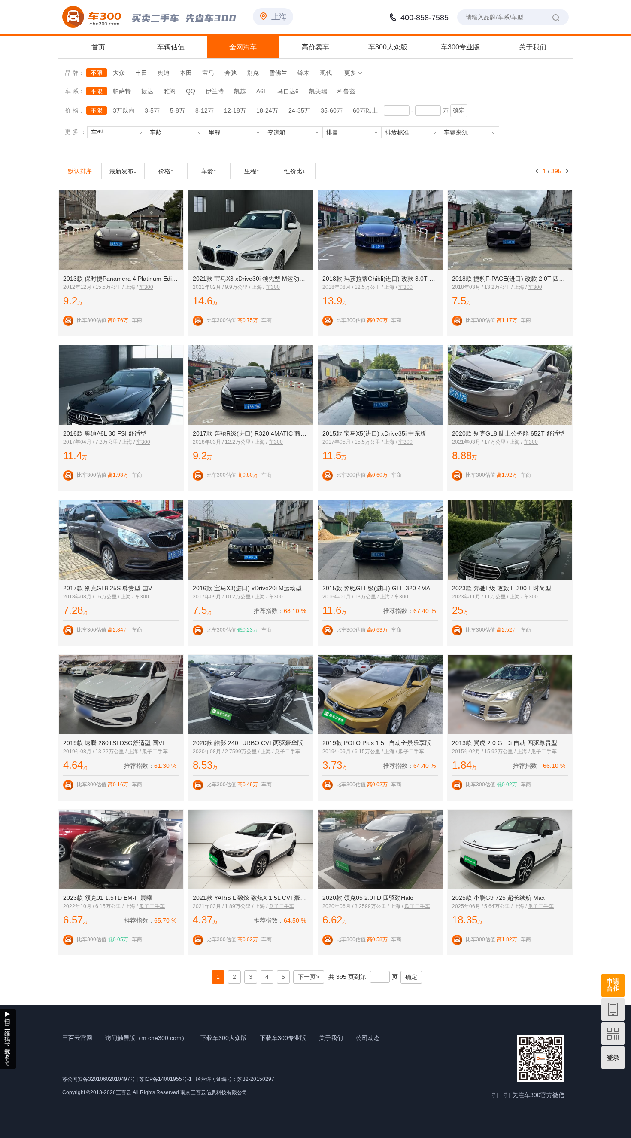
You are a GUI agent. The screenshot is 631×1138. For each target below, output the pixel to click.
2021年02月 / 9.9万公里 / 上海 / (229, 287)
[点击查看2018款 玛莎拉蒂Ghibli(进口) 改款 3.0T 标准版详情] (380, 230)
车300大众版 (387, 47)
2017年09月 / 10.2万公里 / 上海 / (231, 597)
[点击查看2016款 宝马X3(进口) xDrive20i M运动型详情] (250, 540)
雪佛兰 (278, 72)
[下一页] (567, 171)
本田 (186, 72)
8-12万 (204, 110)
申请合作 (613, 985)
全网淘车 (243, 47)
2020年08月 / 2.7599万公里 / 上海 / (234, 751)
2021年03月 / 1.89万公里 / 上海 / (231, 906)
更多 (351, 72)
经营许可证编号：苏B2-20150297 (235, 1079)
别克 (253, 72)
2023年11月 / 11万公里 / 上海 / (488, 597)
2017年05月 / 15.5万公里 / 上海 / (360, 442)
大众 (119, 72)
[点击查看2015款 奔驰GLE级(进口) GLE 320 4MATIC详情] (380, 540)
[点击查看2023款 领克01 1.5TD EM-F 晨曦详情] (121, 849)
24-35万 (299, 110)
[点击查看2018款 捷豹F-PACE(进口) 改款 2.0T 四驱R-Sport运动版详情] (510, 230)
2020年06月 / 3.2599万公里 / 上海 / (363, 906)
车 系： (75, 91)
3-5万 (152, 110)
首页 (98, 47)
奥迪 (164, 72)
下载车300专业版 (283, 1037)
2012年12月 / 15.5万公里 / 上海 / (101, 287)
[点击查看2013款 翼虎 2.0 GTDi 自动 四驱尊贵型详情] (510, 694)
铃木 (303, 72)
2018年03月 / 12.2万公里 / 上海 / (231, 442)
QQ (190, 91)
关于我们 (532, 47)
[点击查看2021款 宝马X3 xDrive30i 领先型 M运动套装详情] (250, 230)
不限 (97, 72)
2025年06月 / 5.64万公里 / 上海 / (490, 906)
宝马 (208, 72)
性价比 (294, 171)
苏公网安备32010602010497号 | (100, 1079)
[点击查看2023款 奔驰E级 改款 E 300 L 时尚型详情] (510, 540)
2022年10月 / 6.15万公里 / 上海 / (101, 906)
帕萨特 (122, 91)
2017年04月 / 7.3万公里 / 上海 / (99, 442)
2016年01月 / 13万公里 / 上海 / (358, 597)
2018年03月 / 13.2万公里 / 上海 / (490, 287)
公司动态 (368, 1037)
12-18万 (235, 110)
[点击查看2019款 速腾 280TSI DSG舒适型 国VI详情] (121, 694)
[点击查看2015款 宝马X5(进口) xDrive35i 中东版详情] (380, 385)
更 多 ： (75, 131)
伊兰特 (215, 91)
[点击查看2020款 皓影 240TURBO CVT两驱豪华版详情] (250, 694)
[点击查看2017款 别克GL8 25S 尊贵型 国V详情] (121, 540)
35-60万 (332, 110)
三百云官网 (77, 1037)
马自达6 (288, 91)
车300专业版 (460, 47)
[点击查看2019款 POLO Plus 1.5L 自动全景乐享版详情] (380, 694)
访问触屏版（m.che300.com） (146, 1037)
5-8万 (177, 110)
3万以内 (123, 110)
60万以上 (365, 110)
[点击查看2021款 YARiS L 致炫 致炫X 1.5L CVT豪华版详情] (250, 849)
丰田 (141, 72)
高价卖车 (315, 47)
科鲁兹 (346, 91)
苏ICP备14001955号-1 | (167, 1079)
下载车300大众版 (223, 1037)
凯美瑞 (318, 91)
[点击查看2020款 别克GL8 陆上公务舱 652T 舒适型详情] (510, 385)
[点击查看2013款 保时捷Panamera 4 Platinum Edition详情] (121, 230)
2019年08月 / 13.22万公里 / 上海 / (102, 751)
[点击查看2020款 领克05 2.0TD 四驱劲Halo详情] (380, 849)
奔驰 (230, 72)
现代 (326, 72)
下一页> (308, 976)
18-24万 (267, 110)
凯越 (240, 91)
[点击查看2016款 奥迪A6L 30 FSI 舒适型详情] (121, 385)
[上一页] (537, 171)
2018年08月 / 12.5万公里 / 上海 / (360, 287)
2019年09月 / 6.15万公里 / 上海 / (360, 751)
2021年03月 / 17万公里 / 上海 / (488, 442)
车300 (146, 287)
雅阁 (170, 91)
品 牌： (75, 72)
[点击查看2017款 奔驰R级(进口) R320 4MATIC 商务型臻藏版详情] (250, 385)
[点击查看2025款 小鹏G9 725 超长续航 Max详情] (510, 849)
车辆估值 (171, 47)
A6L (261, 91)
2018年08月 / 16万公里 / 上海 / (99, 597)
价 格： (75, 110)
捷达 (147, 91)
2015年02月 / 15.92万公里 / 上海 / (491, 751)
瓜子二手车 (155, 751)
